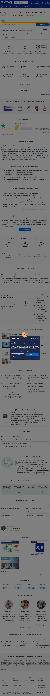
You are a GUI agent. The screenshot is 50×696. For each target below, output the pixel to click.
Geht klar (32, 354)
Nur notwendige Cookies (35, 338)
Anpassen (17, 354)
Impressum (37, 357)
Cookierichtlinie (13, 357)
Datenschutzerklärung (14, 356)
